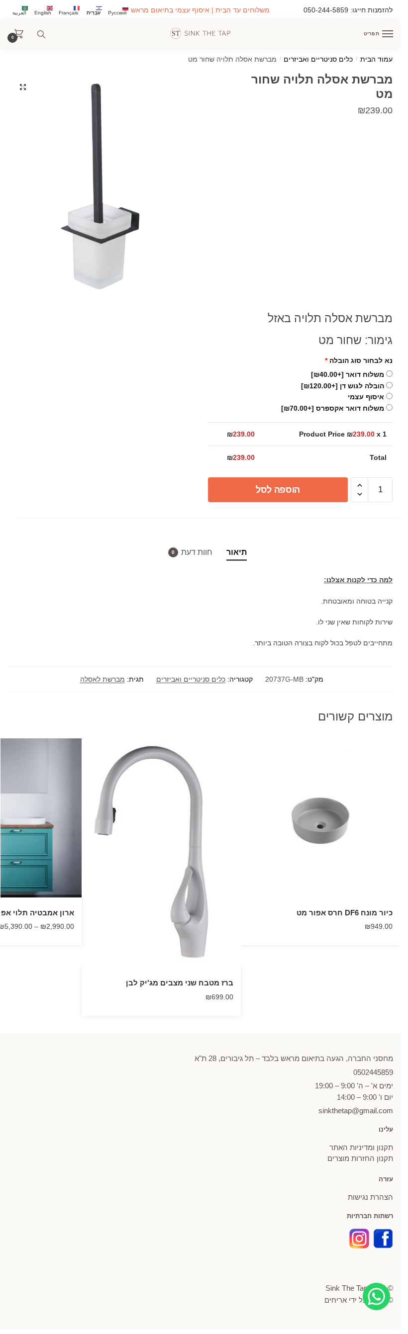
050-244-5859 (326, 10)
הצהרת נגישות (370, 1197)
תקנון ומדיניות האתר (361, 1147)
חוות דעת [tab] (196, 552)
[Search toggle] (41, 34)
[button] (23, 87)
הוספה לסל (278, 490)
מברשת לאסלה (102, 679)
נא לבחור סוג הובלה (359, 360)
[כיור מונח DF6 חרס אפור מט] (320, 817)
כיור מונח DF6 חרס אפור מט (345, 912)
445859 (373, 1072)
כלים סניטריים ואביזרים (318, 59)
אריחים (335, 1300)
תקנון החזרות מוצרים (360, 1158)
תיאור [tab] (236, 552)
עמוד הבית (376, 59)
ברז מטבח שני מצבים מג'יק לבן (179, 982)
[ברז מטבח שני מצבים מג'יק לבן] (161, 853)
